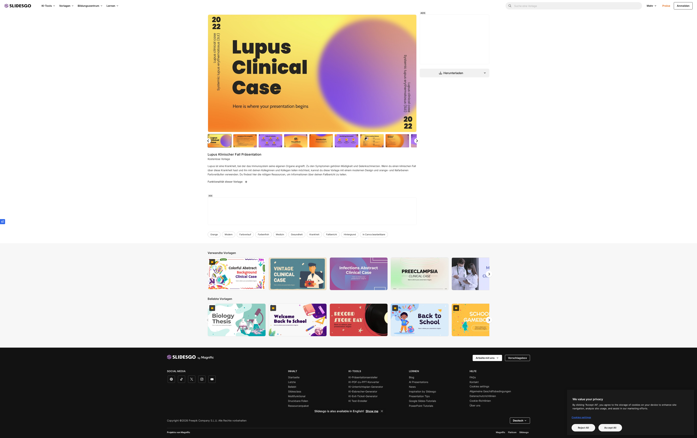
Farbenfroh (263, 234)
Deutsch (518, 420)
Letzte (292, 382)
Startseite (293, 377)
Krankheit (314, 234)
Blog (411, 377)
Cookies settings (479, 386)
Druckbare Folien (298, 401)
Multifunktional (296, 396)
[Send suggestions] (2, 221)
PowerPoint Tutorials (421, 405)
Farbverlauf (245, 234)
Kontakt (474, 382)
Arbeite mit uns (485, 357)
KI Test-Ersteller (357, 401)
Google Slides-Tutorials (422, 401)
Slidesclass (294, 391)
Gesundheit (297, 234)
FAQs (473, 377)
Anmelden (683, 5)
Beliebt (292, 386)
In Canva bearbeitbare (374, 234)
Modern (229, 234)
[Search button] (510, 5)
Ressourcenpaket (298, 405)
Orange (214, 234)
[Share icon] (410, 20)
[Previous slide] (208, 274)
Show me (372, 411)
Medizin (280, 234)
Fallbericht (331, 234)
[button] (416, 140)
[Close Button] (382, 411)
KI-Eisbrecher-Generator (362, 391)
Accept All (610, 427)
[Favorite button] (401, 20)
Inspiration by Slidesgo (422, 391)
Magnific (500, 432)
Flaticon (512, 432)
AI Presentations (418, 382)
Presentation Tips (419, 396)
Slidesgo (524, 432)
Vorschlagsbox (517, 357)
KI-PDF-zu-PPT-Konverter (363, 382)
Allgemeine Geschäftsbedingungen (490, 391)
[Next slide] (411, 73)
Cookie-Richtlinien (480, 400)
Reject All (583, 427)
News (412, 386)
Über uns (475, 405)
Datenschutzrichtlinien (483, 396)
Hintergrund (350, 234)
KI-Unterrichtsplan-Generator (365, 386)
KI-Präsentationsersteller (363, 377)
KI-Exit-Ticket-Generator (363, 396)
